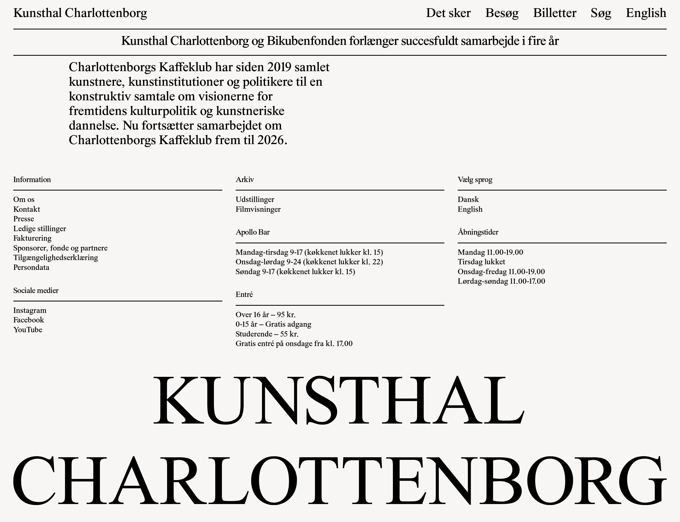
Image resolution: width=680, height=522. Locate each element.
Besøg (502, 14)
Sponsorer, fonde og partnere (60, 249)
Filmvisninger (258, 210)
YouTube (27, 330)
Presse (23, 219)
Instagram (29, 311)
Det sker (448, 14)
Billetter (555, 14)
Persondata (31, 268)
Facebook (28, 321)
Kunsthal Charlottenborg (80, 14)
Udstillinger (255, 200)
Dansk (468, 200)
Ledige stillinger (39, 229)
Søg (601, 14)
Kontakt (26, 210)
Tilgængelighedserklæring (55, 258)
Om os (24, 200)
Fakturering (32, 239)
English (646, 14)
